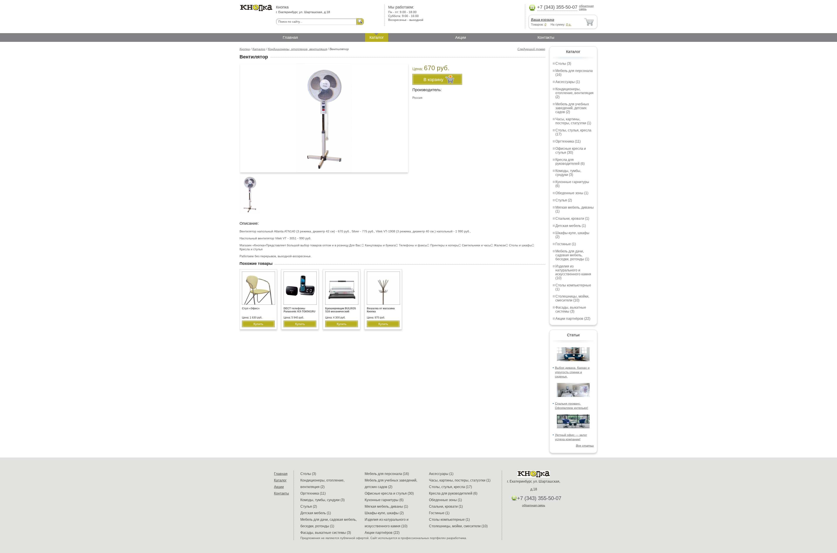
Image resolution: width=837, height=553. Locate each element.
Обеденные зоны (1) (571, 193)
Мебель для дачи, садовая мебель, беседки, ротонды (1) (572, 255)
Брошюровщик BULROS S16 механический (340, 310)
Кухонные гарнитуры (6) (384, 500)
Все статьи (585, 445)
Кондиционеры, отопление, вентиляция (297, 49)
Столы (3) (563, 63)
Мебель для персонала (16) (387, 474)
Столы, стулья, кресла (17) (450, 487)
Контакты (546, 37)
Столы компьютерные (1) (449, 519)
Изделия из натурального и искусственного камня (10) (573, 272)
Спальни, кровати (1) (572, 218)
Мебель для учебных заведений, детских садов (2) (572, 108)
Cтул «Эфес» (251, 308)
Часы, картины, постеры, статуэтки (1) (573, 121)
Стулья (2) (563, 200)
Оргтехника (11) (568, 141)
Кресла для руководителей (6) (570, 161)
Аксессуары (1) (567, 82)
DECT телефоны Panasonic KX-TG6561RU (299, 310)
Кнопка (245, 49)
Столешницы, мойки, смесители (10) (572, 298)
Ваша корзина (542, 20)
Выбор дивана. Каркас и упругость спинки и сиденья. (572, 372)
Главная (290, 37)
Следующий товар (531, 49)
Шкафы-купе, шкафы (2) (384, 513)
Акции (460, 37)
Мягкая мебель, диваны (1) (386, 506)
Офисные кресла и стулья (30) (570, 150)
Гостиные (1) (565, 244)
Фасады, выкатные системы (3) (570, 309)
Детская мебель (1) (570, 226)
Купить (258, 324)
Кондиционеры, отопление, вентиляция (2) (574, 93)
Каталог (376, 37)
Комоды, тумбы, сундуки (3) (568, 173)
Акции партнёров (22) (572, 318)
